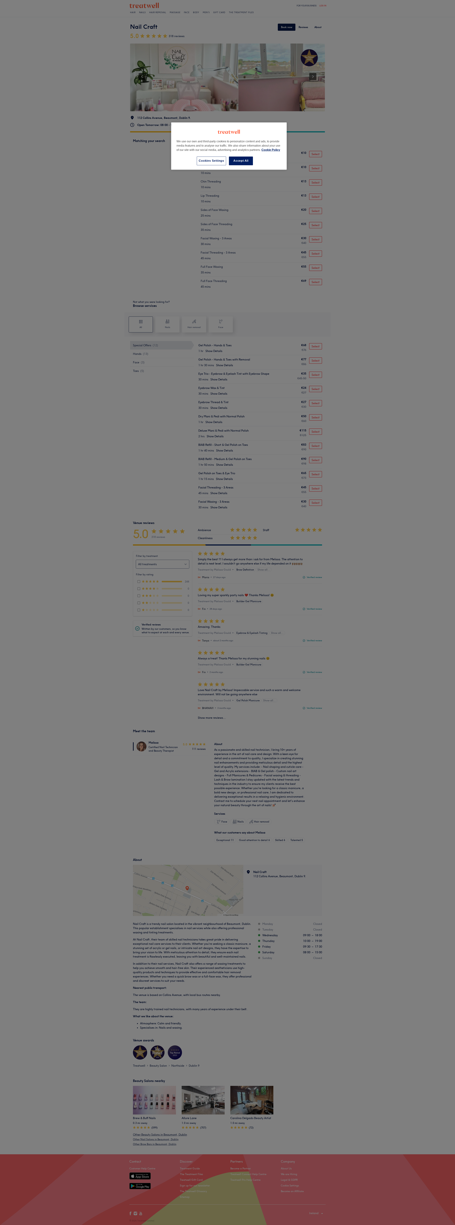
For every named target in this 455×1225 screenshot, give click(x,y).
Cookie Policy (270, 149)
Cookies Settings (211, 160)
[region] (229, 146)
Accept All (240, 160)
